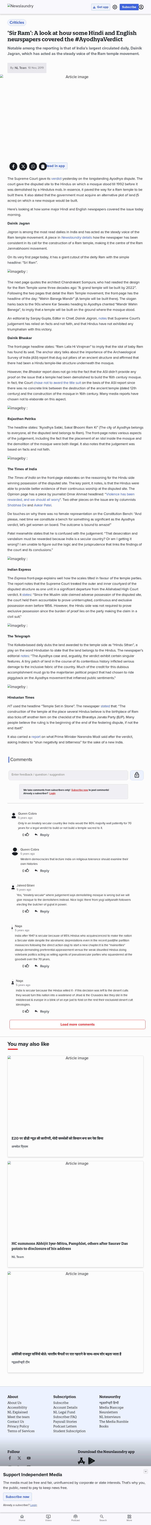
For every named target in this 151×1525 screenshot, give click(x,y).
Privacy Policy (18, 1426)
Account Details (65, 1407)
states (26, 594)
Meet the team (18, 1417)
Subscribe (129, 7)
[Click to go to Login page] (141, 7)
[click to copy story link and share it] (43, 166)
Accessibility (17, 1407)
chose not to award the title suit (57, 383)
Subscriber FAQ (65, 1417)
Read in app (55, 166)
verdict (56, 178)
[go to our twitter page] (19, 1458)
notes (103, 318)
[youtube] (29, 1458)
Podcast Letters (65, 1426)
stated (105, 706)
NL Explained (17, 1412)
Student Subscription (69, 1431)
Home (22, 1518)
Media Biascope (111, 1407)
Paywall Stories (65, 1422)
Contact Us (15, 1422)
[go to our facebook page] (10, 1458)
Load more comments (78, 1024)
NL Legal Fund (64, 1412)
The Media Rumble (113, 1422)
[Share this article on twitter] (23, 166)
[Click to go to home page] (29, 6)
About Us (14, 1403)
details (76, 237)
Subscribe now (17, 1497)
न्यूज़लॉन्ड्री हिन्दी (109, 1403)
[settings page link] (114, 7)
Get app (102, 7)
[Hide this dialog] (146, 1471)
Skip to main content (27, 26)
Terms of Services (21, 1431)
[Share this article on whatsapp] (33, 166)
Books (104, 1426)
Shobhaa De (16, 505)
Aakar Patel (42, 505)
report (36, 737)
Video (48, 1518)
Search (103, 1520)
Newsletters (108, 1412)
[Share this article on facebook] (13, 166)
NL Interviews (110, 1417)
